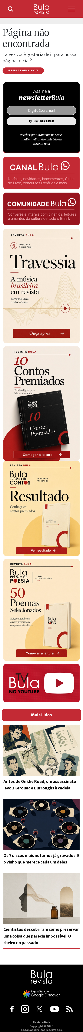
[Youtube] (54, 1009)
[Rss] (69, 1009)
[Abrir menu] (67, 8)
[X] (39, 1009)
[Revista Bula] (41, 9)
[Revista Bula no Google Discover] (41, 994)
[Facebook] (12, 1009)
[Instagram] (25, 1009)
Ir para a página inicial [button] (23, 70)
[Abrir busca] (10, 9)
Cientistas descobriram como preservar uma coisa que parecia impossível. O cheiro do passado (41, 936)
